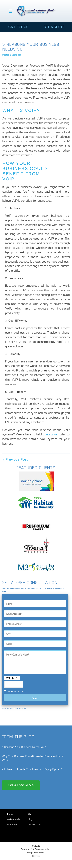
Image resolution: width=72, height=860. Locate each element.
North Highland (35, 481)
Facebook (24, 832)
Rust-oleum (35, 524)
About (31, 814)
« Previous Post (15, 459)
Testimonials (13, 819)
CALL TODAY (18, 27)
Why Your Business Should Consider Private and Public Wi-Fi (33, 758)
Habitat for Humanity (35, 503)
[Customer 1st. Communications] (36, 11)
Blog (30, 819)
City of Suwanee (35, 545)
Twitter (31, 832)
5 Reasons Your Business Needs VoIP (24, 747)
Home (9, 814)
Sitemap (36, 856)
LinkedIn (38, 832)
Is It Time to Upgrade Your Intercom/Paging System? (32, 769)
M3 (35, 567)
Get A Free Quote (21, 785)
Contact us (50, 434)
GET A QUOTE (54, 27)
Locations (11, 824)
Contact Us (34, 824)
